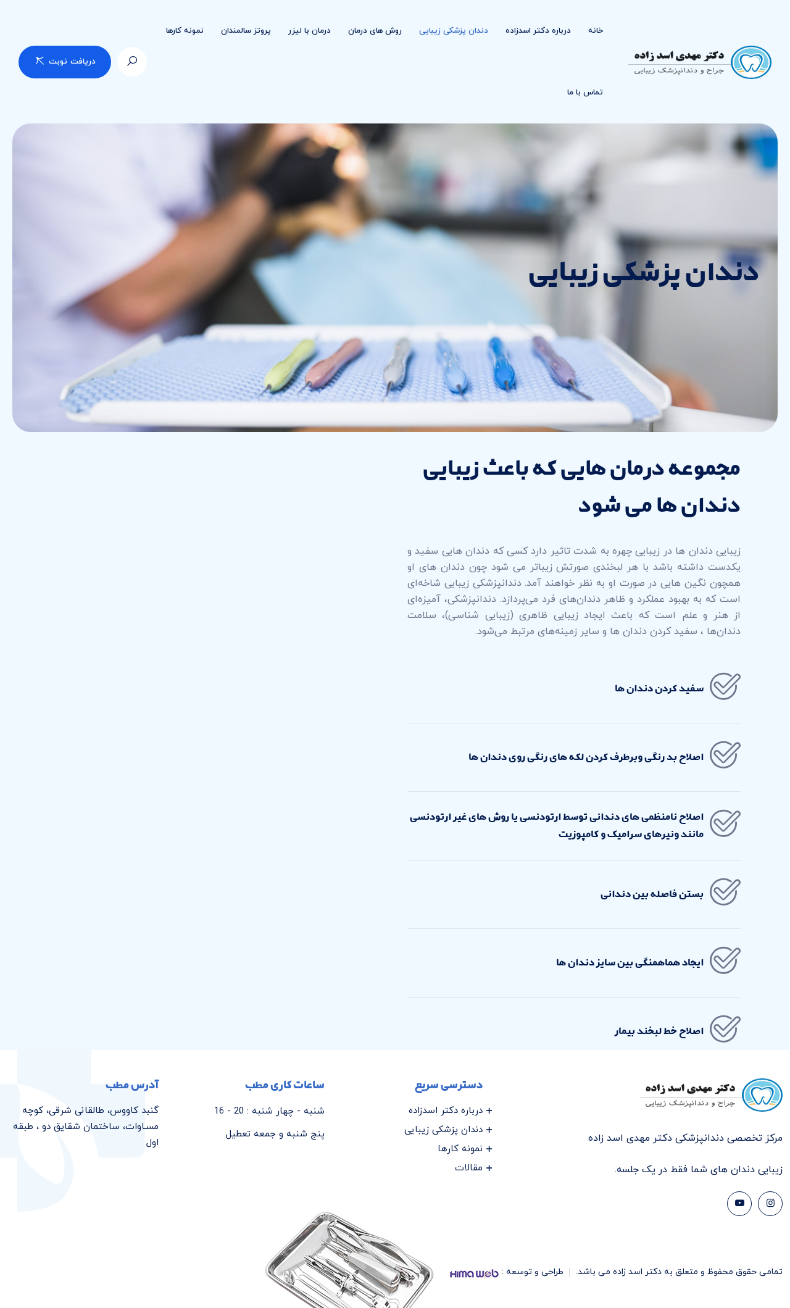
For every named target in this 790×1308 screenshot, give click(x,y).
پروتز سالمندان (246, 30)
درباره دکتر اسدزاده (538, 30)
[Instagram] (770, 1203)
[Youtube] (739, 1203)
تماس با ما (585, 92)
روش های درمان (375, 30)
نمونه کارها (185, 30)
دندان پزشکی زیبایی (453, 30)
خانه (595, 30)
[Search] (132, 62)
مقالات (469, 1168)
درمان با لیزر (309, 30)
